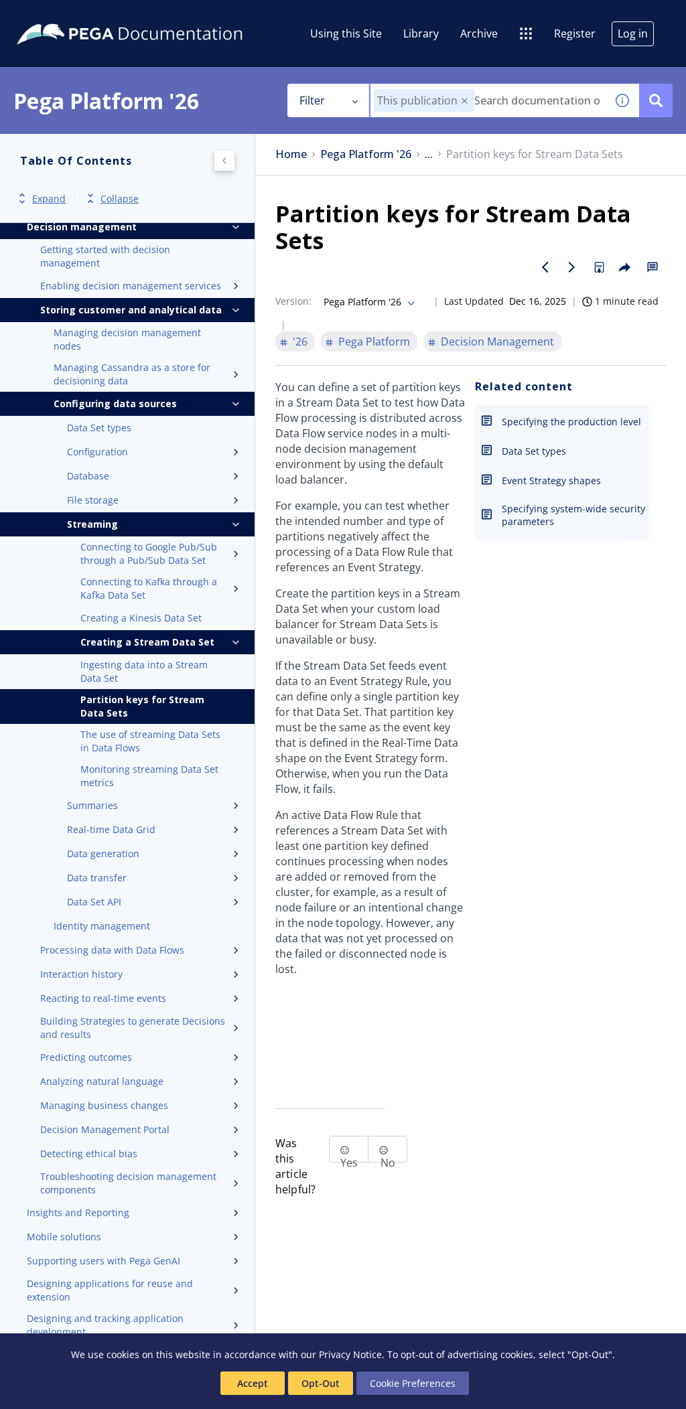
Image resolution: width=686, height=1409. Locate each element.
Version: (293, 301)
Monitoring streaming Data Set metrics (149, 776)
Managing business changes (104, 1105)
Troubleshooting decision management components (128, 1183)
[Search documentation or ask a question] (656, 100)
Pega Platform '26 (365, 154)
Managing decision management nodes (127, 339)
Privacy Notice (350, 1354)
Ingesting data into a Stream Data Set (144, 671)
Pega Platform (374, 341)
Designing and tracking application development (105, 1325)
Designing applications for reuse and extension (110, 1290)
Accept (252, 1383)
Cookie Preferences (413, 1383)
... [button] (429, 154)
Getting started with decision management (105, 256)
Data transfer (97, 877)
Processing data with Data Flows (112, 950)
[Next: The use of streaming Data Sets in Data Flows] (572, 267)
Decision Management (497, 341)
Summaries (92, 805)
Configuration (97, 451)
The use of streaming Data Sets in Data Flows (150, 741)
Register (575, 33)
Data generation (103, 853)
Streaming (92, 524)
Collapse (119, 198)
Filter (312, 100)
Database (88, 475)
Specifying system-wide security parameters (573, 515)
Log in (633, 33)
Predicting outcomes (86, 1057)
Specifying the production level (571, 421)
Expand (49, 198)
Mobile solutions (64, 1236)
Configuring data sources (115, 403)
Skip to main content (59, 15)
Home (291, 154)
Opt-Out (320, 1383)
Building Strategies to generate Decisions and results (132, 1028)
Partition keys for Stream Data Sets (142, 706)
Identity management (102, 925)
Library (421, 33)
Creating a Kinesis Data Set (141, 617)
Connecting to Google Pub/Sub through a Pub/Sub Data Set (148, 553)
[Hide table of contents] (224, 161)
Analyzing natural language (101, 1081)
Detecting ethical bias (88, 1153)
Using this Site (346, 33)
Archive (479, 33)
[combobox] (488, 100)
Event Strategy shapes (551, 480)
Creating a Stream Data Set (147, 642)
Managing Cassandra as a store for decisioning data (132, 374)
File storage (93, 500)
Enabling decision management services (130, 285)
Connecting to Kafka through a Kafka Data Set (148, 588)
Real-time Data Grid (111, 829)
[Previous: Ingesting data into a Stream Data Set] (545, 267)
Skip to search (162, 15)
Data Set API (94, 901)
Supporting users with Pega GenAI (103, 1260)
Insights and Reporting (78, 1212)
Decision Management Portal (104, 1129)
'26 (300, 341)
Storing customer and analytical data (131, 309)
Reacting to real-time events (103, 998)
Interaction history (81, 974)
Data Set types (99, 427)
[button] (465, 101)
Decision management (82, 226)
